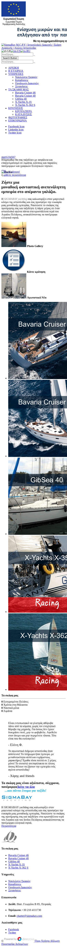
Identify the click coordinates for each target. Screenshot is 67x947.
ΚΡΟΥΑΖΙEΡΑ (23, 111)
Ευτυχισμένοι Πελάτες (15, 701)
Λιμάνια (7, 710)
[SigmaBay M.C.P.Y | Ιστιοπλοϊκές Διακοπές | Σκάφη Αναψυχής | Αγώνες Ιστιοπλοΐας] (33, 47)
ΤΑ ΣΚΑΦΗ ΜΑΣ (18, 89)
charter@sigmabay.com (29, 915)
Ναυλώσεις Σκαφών (26, 77)
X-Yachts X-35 (23, 101)
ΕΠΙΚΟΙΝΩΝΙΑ (17, 120)
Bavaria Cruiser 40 (25, 95)
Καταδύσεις (14, 884)
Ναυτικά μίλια (11, 707)
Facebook (13, 929)
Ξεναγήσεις (21, 86)
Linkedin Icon (16, 129)
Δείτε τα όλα (26, 787)
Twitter (12, 932)
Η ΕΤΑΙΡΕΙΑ (15, 70)
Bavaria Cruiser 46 (25, 92)
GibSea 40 (21, 98)
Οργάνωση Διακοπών (27, 83)
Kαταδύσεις (21, 80)
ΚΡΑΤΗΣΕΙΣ (15, 108)
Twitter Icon (14, 132)
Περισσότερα (8, 825)
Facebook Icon (16, 126)
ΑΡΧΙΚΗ (13, 67)
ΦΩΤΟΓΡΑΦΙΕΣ (17, 117)
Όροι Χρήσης (42, 940)
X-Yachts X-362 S (25, 105)
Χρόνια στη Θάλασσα (15, 704)
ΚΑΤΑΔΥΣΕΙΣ (23, 114)
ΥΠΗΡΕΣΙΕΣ (15, 74)
